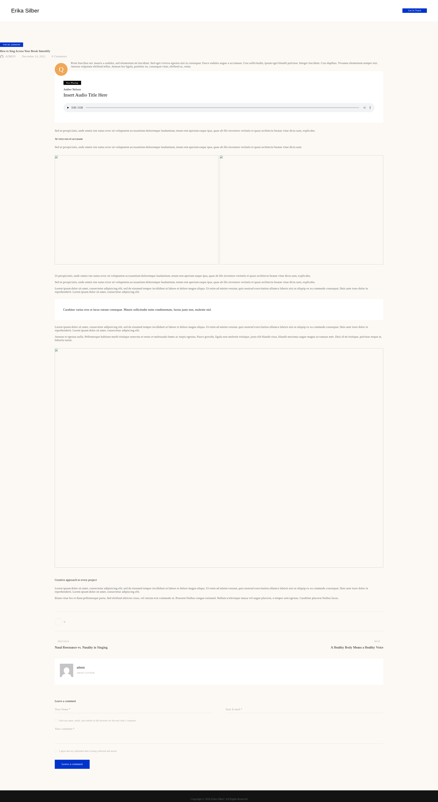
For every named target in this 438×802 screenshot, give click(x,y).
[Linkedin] (396, 10)
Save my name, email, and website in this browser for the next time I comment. (97, 720)
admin (81, 667)
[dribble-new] (91, 678)
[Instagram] (385, 10)
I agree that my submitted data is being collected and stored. (88, 751)
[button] (60, 622)
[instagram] (97, 678)
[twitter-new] (84, 678)
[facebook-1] (77, 678)
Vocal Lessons (11, 45)
